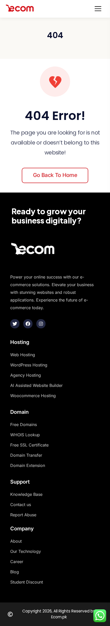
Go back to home (55, 175)
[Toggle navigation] (99, 8)
